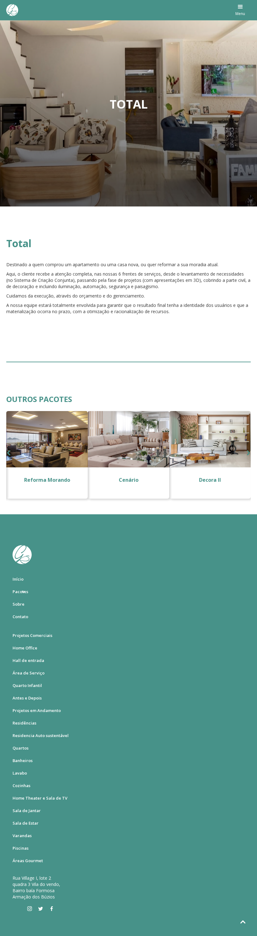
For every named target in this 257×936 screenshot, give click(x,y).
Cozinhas (21, 785)
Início (18, 579)
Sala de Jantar (27, 810)
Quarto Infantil (27, 685)
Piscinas (21, 848)
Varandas (22, 835)
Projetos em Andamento (37, 710)
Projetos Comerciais (32, 635)
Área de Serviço (29, 673)
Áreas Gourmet (28, 860)
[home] (12, 10)
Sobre (18, 604)
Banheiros (23, 760)
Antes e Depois (27, 698)
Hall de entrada (28, 660)
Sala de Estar (26, 823)
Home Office (25, 648)
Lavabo (20, 773)
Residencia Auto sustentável (41, 735)
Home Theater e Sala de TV (40, 798)
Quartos (21, 748)
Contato (20, 616)
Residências (24, 723)
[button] (240, 10)
